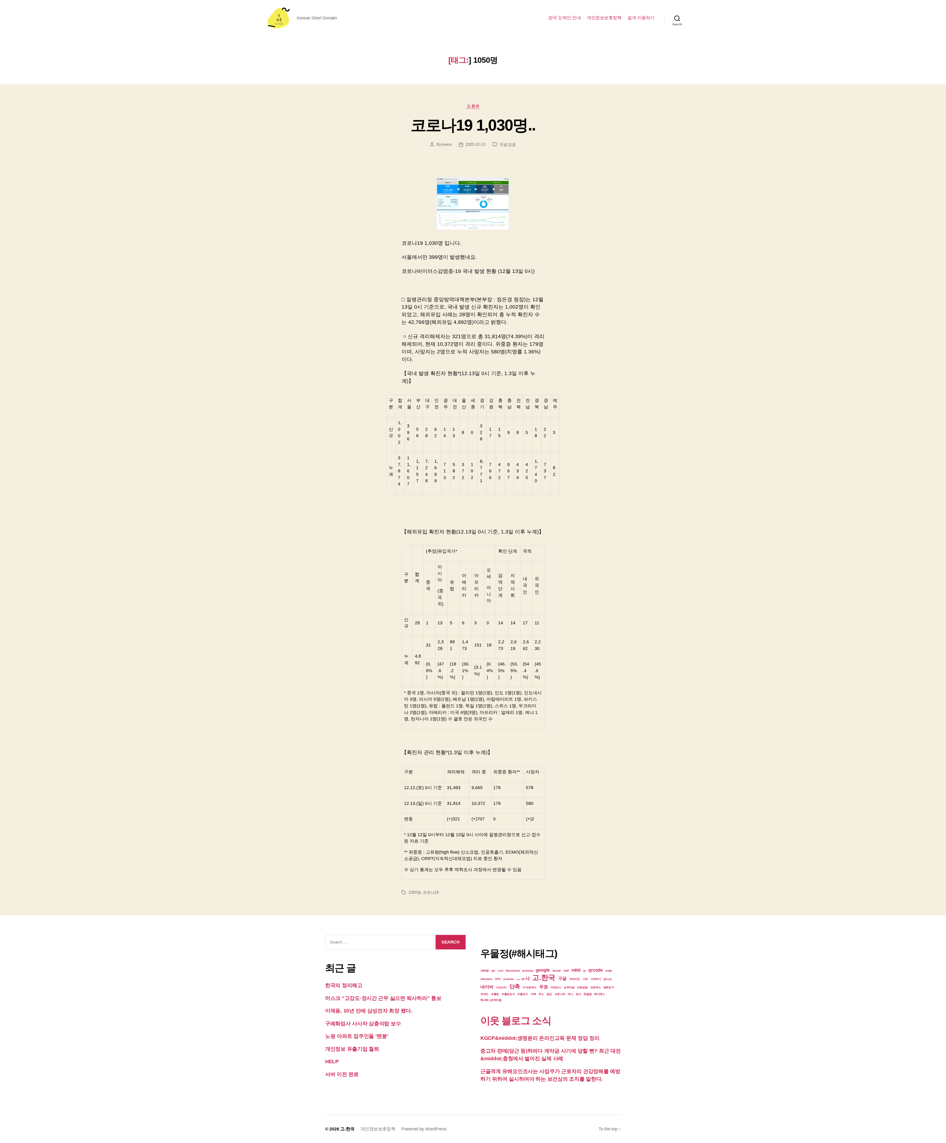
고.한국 (473, 106)
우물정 (495, 994)
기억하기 (596, 978)
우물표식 (522, 994)
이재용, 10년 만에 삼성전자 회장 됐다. (368, 1010)
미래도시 (556, 987)
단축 (514, 986)
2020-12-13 (475, 144)
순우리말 (569, 987)
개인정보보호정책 (604, 17)
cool (500, 970)
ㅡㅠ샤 (522, 978)
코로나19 (431, 892)
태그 (570, 994)
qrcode (595, 970)
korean (557, 970)
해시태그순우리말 (491, 999)
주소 (541, 994)
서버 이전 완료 (342, 1074)
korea (447, 144)
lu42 (566, 970)
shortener (486, 978)
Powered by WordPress (424, 1128)
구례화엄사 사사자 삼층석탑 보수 (363, 1023)
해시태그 (599, 994)
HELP (332, 1061)
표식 (578, 994)
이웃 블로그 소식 (515, 1020)
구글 (562, 978)
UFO (498, 978)
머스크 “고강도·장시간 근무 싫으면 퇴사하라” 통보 (384, 998)
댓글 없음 (507, 144)
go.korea (527, 970)
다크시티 (501, 987)
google (543, 970)
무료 (543, 986)
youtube (508, 978)
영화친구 (609, 987)
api (493, 970)
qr (584, 970)
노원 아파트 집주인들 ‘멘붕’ (357, 1036)
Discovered (513, 970)
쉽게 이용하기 (641, 17)
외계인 (484, 994)
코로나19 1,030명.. (473, 125)
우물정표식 (508, 994)
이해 (533, 994)
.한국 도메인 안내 (564, 17)
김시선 (607, 978)
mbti (576, 970)
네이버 (486, 986)
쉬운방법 (582, 987)
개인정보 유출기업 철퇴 (352, 1049)
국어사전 (574, 978)
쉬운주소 (595, 987)
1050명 (414, 892)
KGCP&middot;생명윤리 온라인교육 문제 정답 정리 (540, 1038)
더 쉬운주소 (530, 987)
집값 (549, 994)
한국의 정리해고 (343, 985)
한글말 (587, 994)
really (609, 970)
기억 (585, 978)
